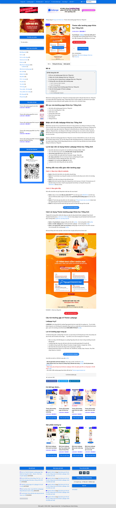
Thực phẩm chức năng (25, 91)
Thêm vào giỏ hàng (83, 48)
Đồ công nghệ (23, 94)
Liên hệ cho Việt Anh (63, 216)
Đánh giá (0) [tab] (67, 64)
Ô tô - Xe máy (23, 79)
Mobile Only (22, 74)
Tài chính (22, 84)
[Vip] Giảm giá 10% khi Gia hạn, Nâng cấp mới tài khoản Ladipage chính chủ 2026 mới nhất (57, 474)
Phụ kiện (22, 81)
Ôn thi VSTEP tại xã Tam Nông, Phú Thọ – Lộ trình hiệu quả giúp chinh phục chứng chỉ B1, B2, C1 (31, 480)
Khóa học (61, 19)
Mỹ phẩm (22, 76)
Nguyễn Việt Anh (51, 472)
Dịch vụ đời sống (24, 57)
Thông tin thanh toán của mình (83, 200)
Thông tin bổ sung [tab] (57, 64)
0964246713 (52, 184)
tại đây (75, 222)
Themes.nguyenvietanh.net (78, 370)
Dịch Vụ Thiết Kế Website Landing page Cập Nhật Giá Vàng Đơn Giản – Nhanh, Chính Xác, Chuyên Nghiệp (31, 474)
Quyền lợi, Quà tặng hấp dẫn (62, 218)
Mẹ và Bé (22, 71)
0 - (83, 1)
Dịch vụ (21, 54)
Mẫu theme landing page (26, 69)
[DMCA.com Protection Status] (24, 499)
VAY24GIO (74, 489)
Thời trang (22, 86)
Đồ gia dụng (23, 96)
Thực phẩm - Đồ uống (25, 89)
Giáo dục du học (24, 59)
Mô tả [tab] (49, 64)
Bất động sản (23, 52)
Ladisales (24, 66)
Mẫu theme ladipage (82, 55)
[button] (68, 26)
